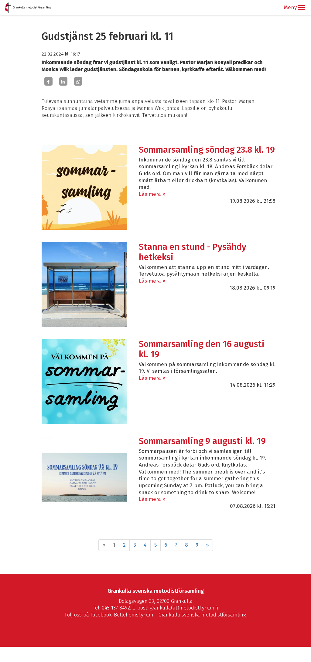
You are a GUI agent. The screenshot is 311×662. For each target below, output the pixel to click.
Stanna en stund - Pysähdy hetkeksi (192, 252)
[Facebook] (48, 81)
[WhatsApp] (78, 81)
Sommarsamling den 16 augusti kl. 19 (202, 349)
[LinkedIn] (63, 81)
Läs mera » (152, 194)
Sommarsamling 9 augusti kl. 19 (202, 441)
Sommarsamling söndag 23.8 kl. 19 (207, 149)
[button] (301, 7)
